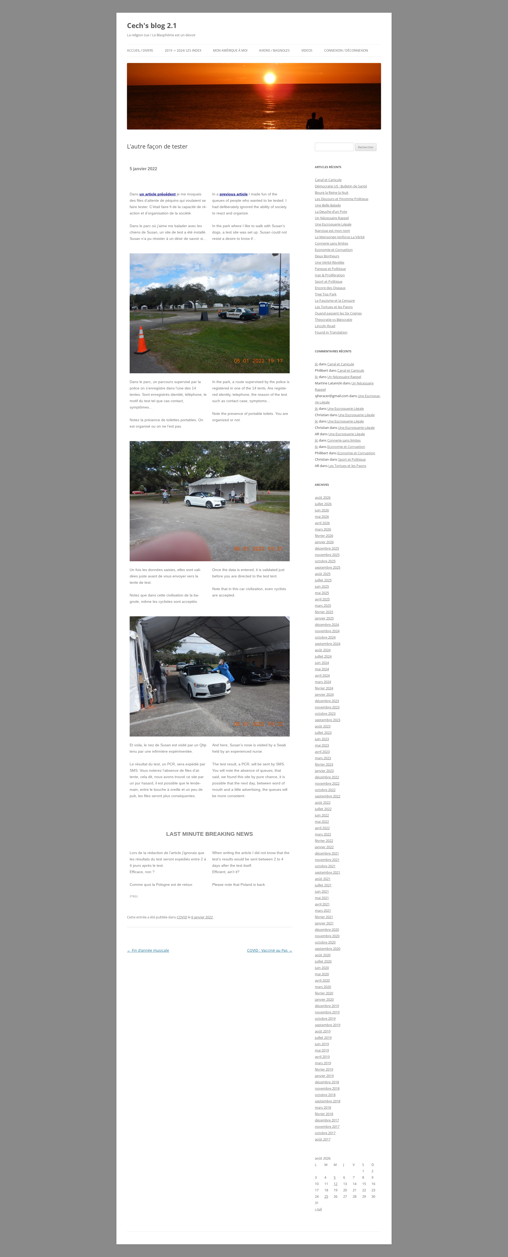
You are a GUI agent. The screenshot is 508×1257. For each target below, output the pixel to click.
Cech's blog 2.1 (152, 25)
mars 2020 (323, 986)
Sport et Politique (328, 281)
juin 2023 (322, 739)
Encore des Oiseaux (330, 287)
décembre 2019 (327, 1005)
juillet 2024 (323, 656)
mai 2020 (322, 974)
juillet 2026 (323, 503)
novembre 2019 (327, 1012)
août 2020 (322, 955)
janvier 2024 (324, 694)
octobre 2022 (325, 789)
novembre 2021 (327, 859)
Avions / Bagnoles (274, 50)
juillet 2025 (323, 580)
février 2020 (324, 993)
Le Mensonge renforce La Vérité (340, 237)
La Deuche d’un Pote (331, 211)
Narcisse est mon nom (332, 230)
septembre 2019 (327, 1024)
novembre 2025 (327, 554)
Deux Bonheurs (327, 256)
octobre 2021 (325, 866)
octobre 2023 (325, 713)
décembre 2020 (327, 929)
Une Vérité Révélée (329, 262)
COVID (182, 917)
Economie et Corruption (334, 249)
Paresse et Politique (330, 268)
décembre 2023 (327, 700)
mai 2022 (322, 821)
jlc (316, 364)
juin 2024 (322, 662)
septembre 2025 (327, 567)
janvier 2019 (324, 1075)
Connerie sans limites (331, 243)
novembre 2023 (327, 707)
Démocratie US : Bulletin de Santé (341, 186)
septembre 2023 (327, 719)
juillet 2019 (323, 1037)
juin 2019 (322, 1043)
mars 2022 (323, 834)
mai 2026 (322, 516)
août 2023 (322, 726)
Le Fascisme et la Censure (335, 300)
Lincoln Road (325, 326)
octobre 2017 (325, 1132)
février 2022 (324, 840)
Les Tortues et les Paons (334, 306)
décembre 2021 (327, 853)
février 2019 (324, 1069)
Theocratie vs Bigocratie (333, 319)
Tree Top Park (326, 294)
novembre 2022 (327, 783)
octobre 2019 (325, 1018)
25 (326, 1196)
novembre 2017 (327, 1126)
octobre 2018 (325, 1094)
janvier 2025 (324, 618)
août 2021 (322, 878)
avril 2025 (322, 599)
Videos (306, 50)
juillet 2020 (323, 961)
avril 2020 (322, 980)
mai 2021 (322, 897)
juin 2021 (322, 891)
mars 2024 (323, 681)
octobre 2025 (325, 561)
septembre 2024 (327, 643)
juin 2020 (322, 967)
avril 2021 (322, 904)
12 (335, 1183)
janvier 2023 (324, 770)
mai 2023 (322, 745)
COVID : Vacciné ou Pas (269, 950)
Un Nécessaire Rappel (332, 218)
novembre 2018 (327, 1088)
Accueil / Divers (140, 50)
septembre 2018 (327, 1101)
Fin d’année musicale (148, 950)
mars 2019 (323, 1063)
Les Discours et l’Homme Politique (341, 198)
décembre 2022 (327, 777)
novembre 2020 (327, 935)
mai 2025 (322, 592)
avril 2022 (322, 827)
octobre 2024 (325, 637)
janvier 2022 (324, 847)
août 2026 (322, 497)
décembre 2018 (327, 1082)
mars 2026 (323, 529)
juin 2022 (322, 815)
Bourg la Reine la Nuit (331, 192)
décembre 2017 (327, 1120)
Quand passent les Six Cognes (338, 313)
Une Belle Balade (328, 205)
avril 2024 (322, 675)
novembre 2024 (327, 630)
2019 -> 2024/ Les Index (183, 50)
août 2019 (322, 1031)
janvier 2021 (324, 923)
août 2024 (322, 650)
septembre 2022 (327, 796)
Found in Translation (331, 332)
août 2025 (322, 573)
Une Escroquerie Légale (333, 224)
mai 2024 (322, 669)
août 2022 (322, 802)
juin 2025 (322, 586)
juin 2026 (322, 510)
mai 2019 (322, 1050)
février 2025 (324, 611)
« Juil (318, 1209)
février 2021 (324, 916)
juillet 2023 (323, 732)
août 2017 (322, 1139)
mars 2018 (323, 1107)
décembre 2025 (327, 548)
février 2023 (324, 764)
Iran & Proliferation (330, 275)
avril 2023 (322, 751)
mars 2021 (323, 910)
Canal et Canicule (328, 179)
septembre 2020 (327, 948)
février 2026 (324, 535)
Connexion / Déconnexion (346, 50)
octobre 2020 (325, 942)
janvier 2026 (324, 542)
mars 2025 (323, 605)
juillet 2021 (323, 885)
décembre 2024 (327, 624)
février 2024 (324, 688)
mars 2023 (323, 758)
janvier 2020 (324, 999)
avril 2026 (322, 522)
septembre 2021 (327, 872)
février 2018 (324, 1113)
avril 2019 (322, 1056)
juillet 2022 (323, 808)
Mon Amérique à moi (230, 50)
